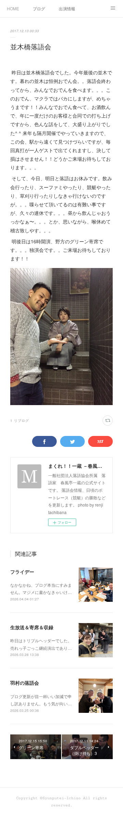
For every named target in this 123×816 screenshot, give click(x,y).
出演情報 (67, 8)
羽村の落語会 (24, 682)
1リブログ (19, 420)
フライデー (22, 571)
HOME (13, 8)
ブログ (39, 8)
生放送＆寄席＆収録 (31, 627)
